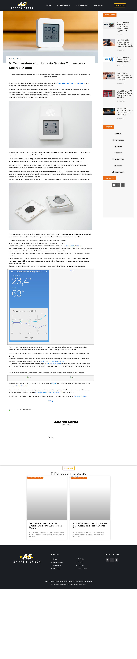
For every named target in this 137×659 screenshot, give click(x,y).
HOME (48, 5)
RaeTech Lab (88, 581)
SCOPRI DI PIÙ (62, 5)
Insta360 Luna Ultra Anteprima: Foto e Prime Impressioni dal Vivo (125, 94)
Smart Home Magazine (15, 59)
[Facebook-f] (118, 185)
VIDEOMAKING (81, 5)
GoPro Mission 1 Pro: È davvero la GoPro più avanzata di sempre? (125, 76)
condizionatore (45, 361)
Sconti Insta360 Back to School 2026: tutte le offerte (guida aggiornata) (123, 27)
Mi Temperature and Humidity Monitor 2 (69, 83)
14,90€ (53, 383)
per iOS (79, 246)
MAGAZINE (98, 5)
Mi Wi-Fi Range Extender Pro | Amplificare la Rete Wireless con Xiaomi (45, 525)
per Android (70, 246)
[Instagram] (48, 437)
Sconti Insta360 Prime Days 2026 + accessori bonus (125, 60)
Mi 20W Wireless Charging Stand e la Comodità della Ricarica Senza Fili (90, 525)
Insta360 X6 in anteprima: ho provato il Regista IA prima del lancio (125, 43)
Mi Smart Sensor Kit (54, 364)
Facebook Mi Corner (80, 396)
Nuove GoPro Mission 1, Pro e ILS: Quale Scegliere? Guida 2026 (125, 111)
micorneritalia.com (21, 386)
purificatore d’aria (58, 361)
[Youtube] (52, 437)
